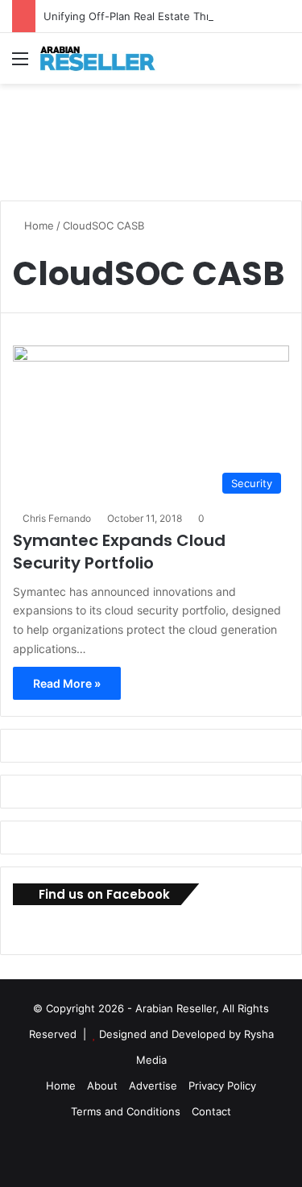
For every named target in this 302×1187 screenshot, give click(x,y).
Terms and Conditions (125, 1111)
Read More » (67, 683)
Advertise (153, 1085)
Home (37, 225)
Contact (211, 1111)
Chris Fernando (57, 518)
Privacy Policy (222, 1085)
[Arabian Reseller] (104, 58)
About (102, 1085)
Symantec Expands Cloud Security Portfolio (119, 551)
